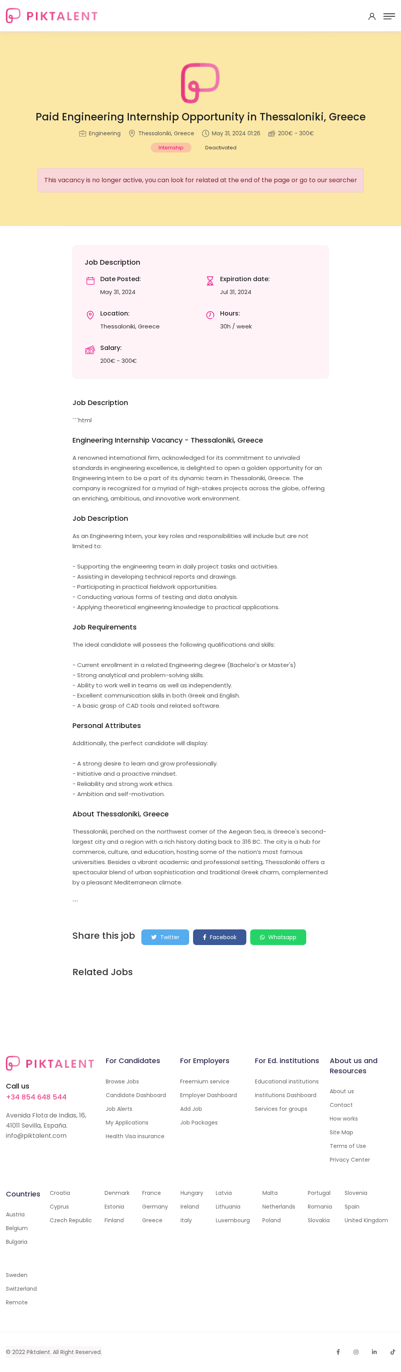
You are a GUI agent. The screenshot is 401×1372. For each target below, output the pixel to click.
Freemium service (204, 1081)
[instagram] (356, 1352)
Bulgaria (16, 1242)
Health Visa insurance (135, 1136)
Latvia (224, 1193)
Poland (271, 1220)
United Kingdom (366, 1220)
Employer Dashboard (208, 1095)
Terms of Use (348, 1146)
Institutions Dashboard (285, 1095)
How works (344, 1119)
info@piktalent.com (36, 1135)
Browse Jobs (122, 1081)
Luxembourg (233, 1220)
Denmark (117, 1193)
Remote (17, 1302)
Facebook (222, 937)
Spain (352, 1207)
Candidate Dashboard (136, 1095)
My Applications (127, 1122)
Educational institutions (287, 1081)
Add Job (191, 1109)
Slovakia (319, 1220)
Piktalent (38, 1352)
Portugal (319, 1193)
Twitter (169, 937)
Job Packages (199, 1122)
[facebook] (338, 1352)
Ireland (190, 1207)
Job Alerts (119, 1109)
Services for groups (281, 1109)
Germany (155, 1207)
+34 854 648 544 (36, 1097)
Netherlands (278, 1207)
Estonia (114, 1207)
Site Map (341, 1132)
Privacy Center (350, 1160)
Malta (270, 1193)
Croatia (60, 1193)
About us (342, 1091)
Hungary (192, 1193)
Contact (341, 1105)
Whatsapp (281, 937)
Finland (114, 1220)
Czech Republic (71, 1220)
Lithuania (228, 1207)
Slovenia (356, 1193)
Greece (152, 1220)
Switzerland (21, 1289)
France (151, 1193)
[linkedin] (374, 1352)
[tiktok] (392, 1352)
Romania (320, 1207)
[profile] (372, 16)
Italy (186, 1220)
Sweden (16, 1275)
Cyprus (59, 1207)
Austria (15, 1214)
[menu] (389, 16)
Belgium (17, 1228)
